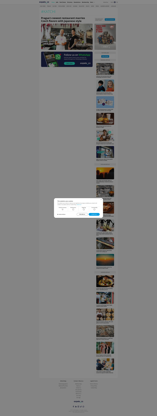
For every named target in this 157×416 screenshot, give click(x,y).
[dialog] (78, 208)
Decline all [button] (82, 214)
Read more (79, 204)
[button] (61, 214)
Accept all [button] (94, 214)
